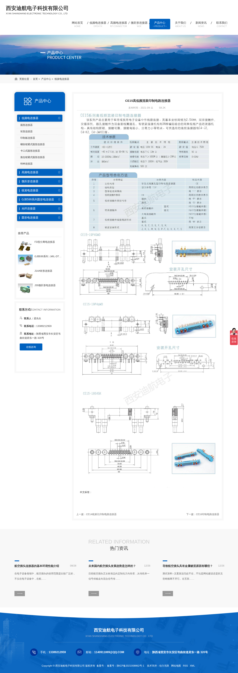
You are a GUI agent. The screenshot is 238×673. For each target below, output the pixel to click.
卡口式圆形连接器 (30, 150)
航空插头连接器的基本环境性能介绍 (36, 565)
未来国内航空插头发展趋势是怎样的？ (112, 565)
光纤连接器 (29, 208)
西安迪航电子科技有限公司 (119, 630)
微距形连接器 (139, 24)
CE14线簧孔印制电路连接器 (101, 514)
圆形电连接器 (30, 217)
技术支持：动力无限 (158, 665)
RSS (185, 665)
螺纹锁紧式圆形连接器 (32, 144)
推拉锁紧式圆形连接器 (32, 157)
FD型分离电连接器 (44, 241)
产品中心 (159, 24)
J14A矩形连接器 (43, 270)
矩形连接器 (26, 131)
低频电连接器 (98, 24)
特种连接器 (26, 163)
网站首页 (77, 24)
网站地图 (176, 665)
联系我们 (221, 24)
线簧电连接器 (62, 79)
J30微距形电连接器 (45, 285)
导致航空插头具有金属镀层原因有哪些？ (188, 565)
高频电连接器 (118, 24)
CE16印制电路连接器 (207, 514)
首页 (35, 79)
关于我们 (180, 24)
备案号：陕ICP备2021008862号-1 (125, 665)
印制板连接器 (27, 137)
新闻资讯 (201, 24)
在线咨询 (31, 347)
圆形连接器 (26, 125)
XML (192, 665)
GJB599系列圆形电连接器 (38, 199)
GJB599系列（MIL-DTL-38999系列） (48, 256)
